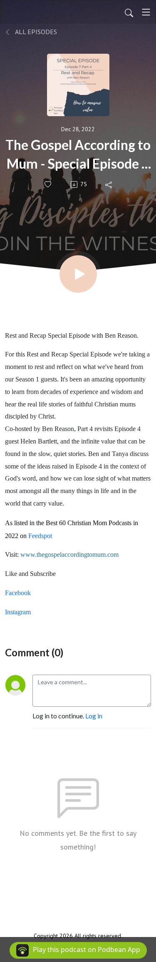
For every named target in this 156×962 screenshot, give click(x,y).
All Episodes (35, 31)
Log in (93, 716)
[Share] (109, 184)
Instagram (18, 612)
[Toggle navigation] (146, 12)
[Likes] (48, 184)
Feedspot (40, 535)
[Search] (128, 12)
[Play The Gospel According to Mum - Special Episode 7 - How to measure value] (78, 274)
